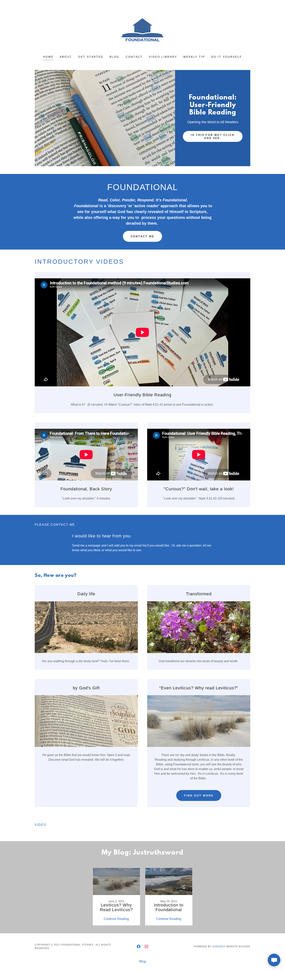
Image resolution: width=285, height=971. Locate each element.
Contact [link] (134, 56)
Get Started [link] (90, 56)
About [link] (66, 56)
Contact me (143, 236)
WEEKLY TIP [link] (194, 56)
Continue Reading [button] (116, 918)
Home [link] (48, 56)
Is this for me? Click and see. (213, 136)
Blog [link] (114, 56)
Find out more (198, 795)
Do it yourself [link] (226, 56)
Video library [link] (163, 56)
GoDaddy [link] (218, 946)
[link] (142, 30)
